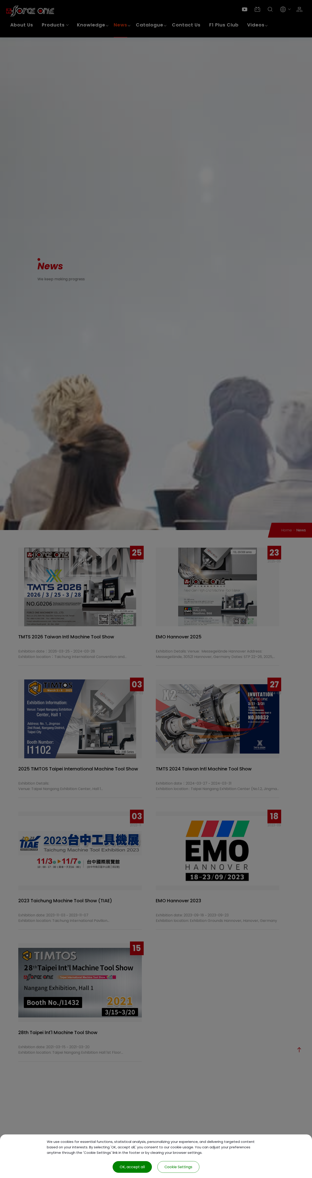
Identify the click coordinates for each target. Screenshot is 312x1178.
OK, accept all (132, 1167)
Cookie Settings (178, 1167)
